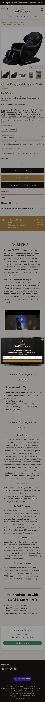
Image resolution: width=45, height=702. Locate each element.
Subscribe (22, 360)
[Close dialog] (43, 339)
